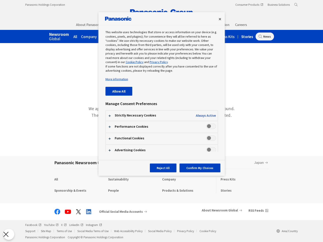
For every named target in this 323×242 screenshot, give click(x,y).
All (75, 36)
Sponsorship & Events (70, 190)
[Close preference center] (220, 19)
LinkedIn (74, 225)
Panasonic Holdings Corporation (45, 4)
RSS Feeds (256, 210)
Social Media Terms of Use (93, 231)
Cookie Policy (208, 231)
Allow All (118, 91)
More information (116, 79)
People (113, 190)
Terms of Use (64, 231)
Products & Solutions (177, 190)
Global (59, 36)
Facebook (31, 225)
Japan (259, 162)
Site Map (46, 231)
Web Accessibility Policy (128, 231)
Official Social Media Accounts (121, 211)
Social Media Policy (160, 231)
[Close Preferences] (8, 234)
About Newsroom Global (220, 210)
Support (30, 231)
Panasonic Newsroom (82, 162)
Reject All (163, 168)
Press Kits (227, 36)
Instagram (92, 225)
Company (89, 36)
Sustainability (118, 179)
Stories (247, 36)
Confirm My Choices (199, 168)
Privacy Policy (185, 231)
